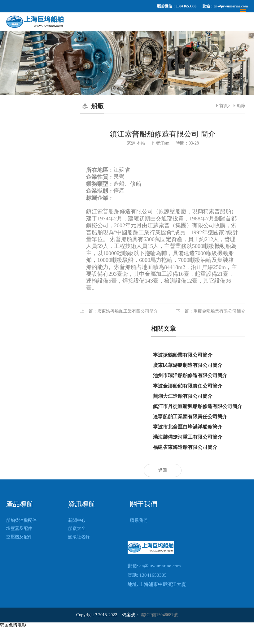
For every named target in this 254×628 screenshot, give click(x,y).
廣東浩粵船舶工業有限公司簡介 (127, 311)
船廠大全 (76, 528)
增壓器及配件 (19, 528)
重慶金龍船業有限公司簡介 (219, 311)
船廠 (241, 105)
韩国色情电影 (13, 625)
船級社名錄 (79, 537)
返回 (162, 470)
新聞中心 (76, 520)
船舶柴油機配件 (21, 520)
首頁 (223, 105)
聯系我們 (138, 520)
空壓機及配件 (19, 537)
